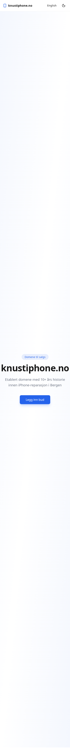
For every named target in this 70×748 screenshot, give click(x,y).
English (52, 5)
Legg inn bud (35, 400)
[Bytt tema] (63, 5)
